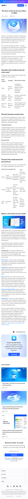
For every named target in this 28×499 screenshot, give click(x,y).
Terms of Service (10, 496)
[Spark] (4, 5)
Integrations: (4, 298)
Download (14, 354)
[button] (26, 5)
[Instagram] (14, 486)
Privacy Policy (11, 459)
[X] (11, 486)
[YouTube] (17, 486)
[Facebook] (8, 486)
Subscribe (14, 455)
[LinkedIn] (20, 486)
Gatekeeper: (4, 267)
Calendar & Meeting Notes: (8, 289)
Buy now (20, 5)
